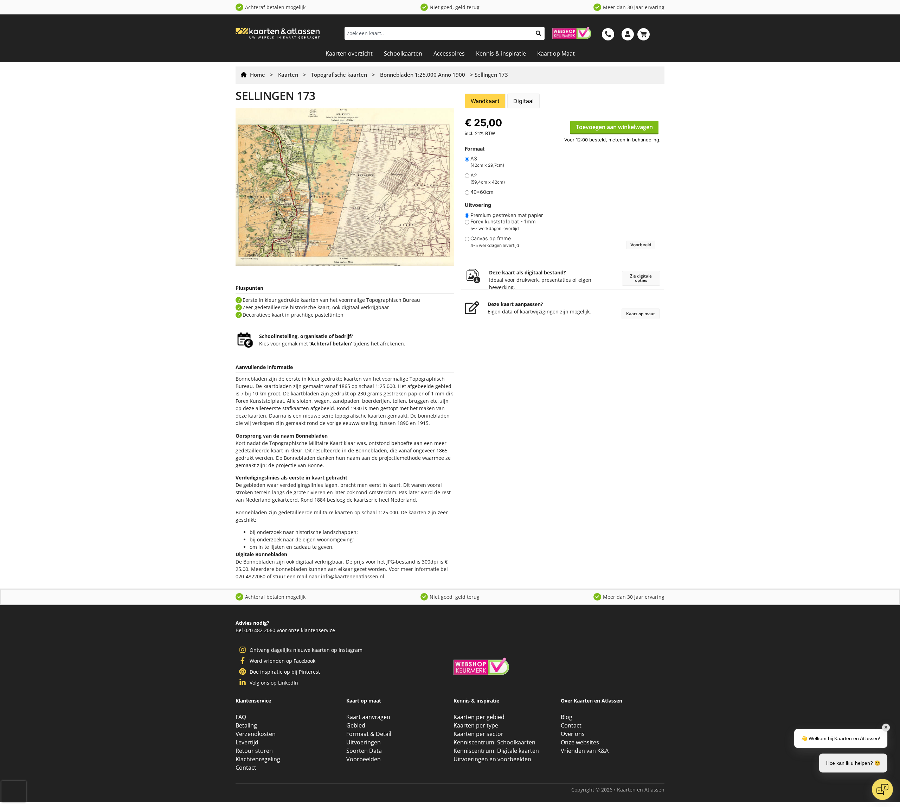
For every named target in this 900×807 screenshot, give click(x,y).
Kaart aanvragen (368, 717)
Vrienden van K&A (585, 751)
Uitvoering (478, 205)
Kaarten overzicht (349, 53)
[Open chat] (882, 789)
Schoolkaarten (403, 53)
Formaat (475, 148)
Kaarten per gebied (479, 717)
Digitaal (523, 100)
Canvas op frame (490, 238)
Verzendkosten (256, 734)
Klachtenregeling (258, 759)
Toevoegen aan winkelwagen (614, 127)
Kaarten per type (476, 725)
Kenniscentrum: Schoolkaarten (494, 742)
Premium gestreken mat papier (506, 215)
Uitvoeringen (363, 742)
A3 (473, 158)
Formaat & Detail (368, 734)
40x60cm (482, 192)
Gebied (355, 725)
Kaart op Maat (556, 53)
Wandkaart (485, 100)
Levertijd (247, 742)
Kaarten (288, 74)
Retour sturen (254, 751)
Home (257, 74)
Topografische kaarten (339, 74)
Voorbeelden (363, 759)
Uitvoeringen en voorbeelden (492, 759)
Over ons (573, 734)
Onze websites (580, 742)
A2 (473, 175)
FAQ (241, 717)
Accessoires (449, 53)
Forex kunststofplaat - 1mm (503, 221)
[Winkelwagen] (643, 34)
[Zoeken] (538, 33)
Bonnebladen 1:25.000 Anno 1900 (422, 74)
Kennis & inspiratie (501, 53)
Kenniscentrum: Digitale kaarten (496, 751)
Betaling (246, 725)
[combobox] (438, 33)
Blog (566, 717)
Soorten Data (364, 751)
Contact (246, 767)
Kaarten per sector (478, 734)
